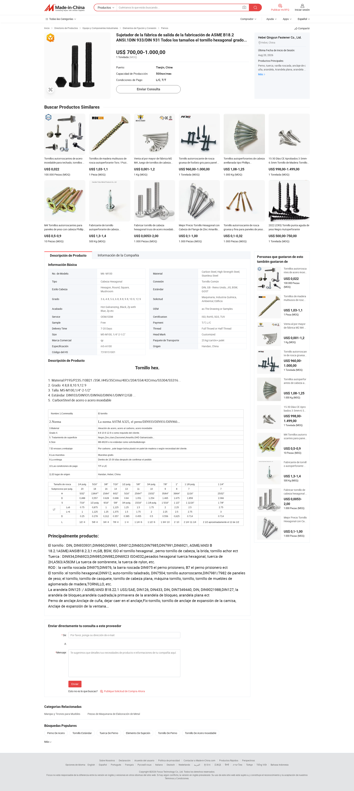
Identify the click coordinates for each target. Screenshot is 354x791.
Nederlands (184, 764)
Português (116, 764)
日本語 (217, 764)
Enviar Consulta (148, 89)
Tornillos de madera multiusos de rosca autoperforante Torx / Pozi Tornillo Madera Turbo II (295, 298)
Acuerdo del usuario (144, 760)
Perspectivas (248, 760)
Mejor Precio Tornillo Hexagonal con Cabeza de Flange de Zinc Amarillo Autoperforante (295, 519)
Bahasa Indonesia (280, 764)
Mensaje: (61, 652)
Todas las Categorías (61, 19)
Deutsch (171, 764)
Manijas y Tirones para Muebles (62, 714)
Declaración (125, 760)
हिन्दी (227, 764)
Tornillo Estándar (82, 733)
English (91, 764)
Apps (286, 19)
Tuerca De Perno (109, 733)
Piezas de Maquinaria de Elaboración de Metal (114, 714)
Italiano (159, 764)
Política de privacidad (169, 760)
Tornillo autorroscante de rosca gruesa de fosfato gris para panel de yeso (295, 353)
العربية (197, 764)
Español (103, 764)
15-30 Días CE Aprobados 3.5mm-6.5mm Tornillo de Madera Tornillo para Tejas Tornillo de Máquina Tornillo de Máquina (295, 408)
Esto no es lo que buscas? (83, 691)
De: (64, 635)
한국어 (207, 764)
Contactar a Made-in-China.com (199, 760)
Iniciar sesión (302, 9)
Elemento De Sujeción (138, 733)
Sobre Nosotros (107, 760)
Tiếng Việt (261, 764)
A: (65, 644)
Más (260, 74)
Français (129, 764)
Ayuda (270, 19)
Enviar (75, 684)
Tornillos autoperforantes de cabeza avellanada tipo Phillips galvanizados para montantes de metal (295, 381)
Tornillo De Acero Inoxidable (200, 733)
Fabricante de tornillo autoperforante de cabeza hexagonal (295, 464)
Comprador (247, 19)
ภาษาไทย (237, 764)
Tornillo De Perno (167, 733)
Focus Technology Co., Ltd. (170, 771)
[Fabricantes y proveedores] (64, 7)
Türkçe (249, 764)
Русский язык (144, 764)
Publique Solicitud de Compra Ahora (122, 691)
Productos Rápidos (228, 760)
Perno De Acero (56, 733)
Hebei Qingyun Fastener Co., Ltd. (279, 37)
